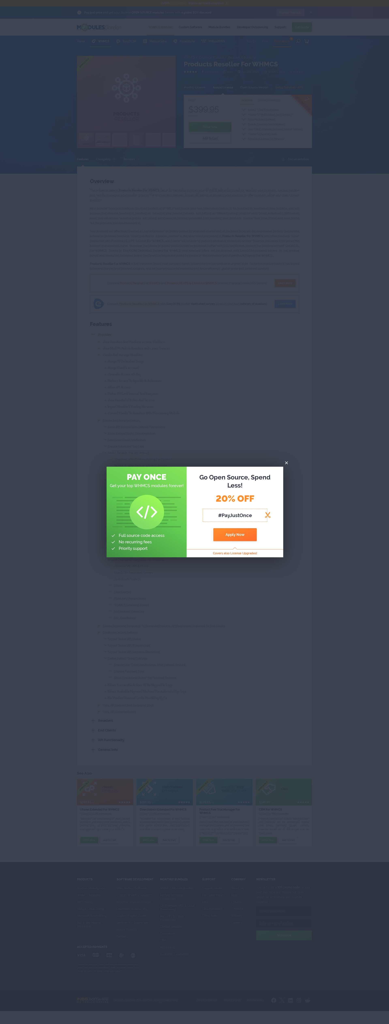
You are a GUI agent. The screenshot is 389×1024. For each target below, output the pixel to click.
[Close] (286, 462)
